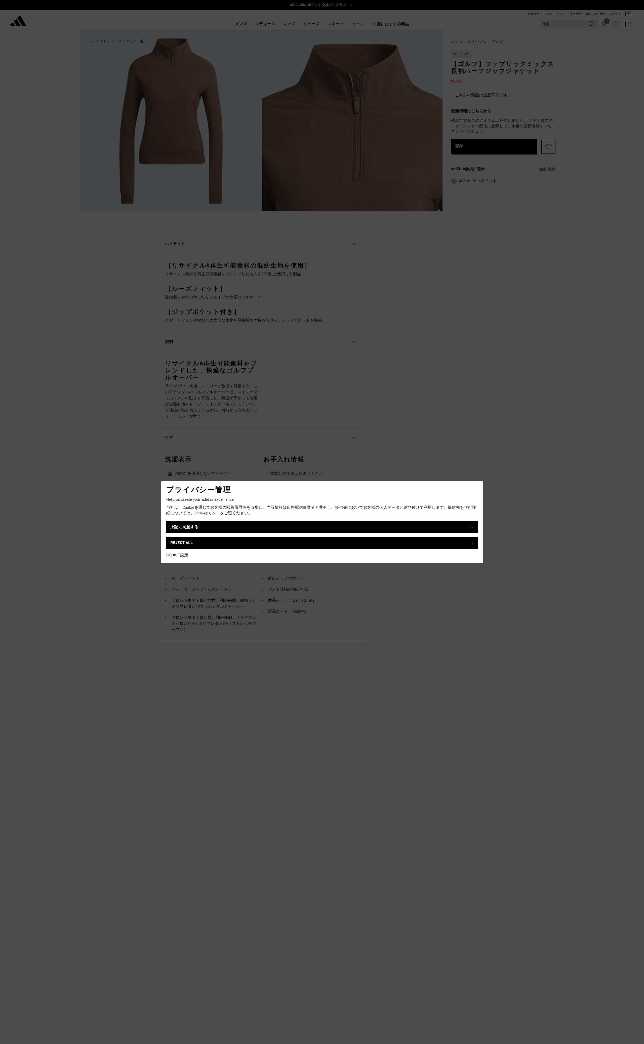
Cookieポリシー (206, 513)
